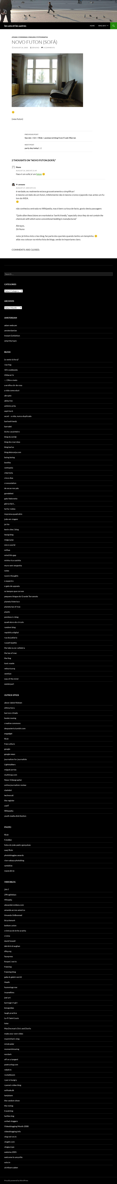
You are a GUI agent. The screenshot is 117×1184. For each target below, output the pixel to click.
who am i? (102, 26)
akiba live (8, 400)
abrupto (7, 395)
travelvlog (8, 1111)
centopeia (8, 467)
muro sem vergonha (13, 565)
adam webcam (10, 325)
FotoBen (8, 840)
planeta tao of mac (12, 606)
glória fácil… (9, 503)
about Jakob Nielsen (13, 702)
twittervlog (9, 1116)
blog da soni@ (10, 437)
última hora (9, 708)
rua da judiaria (10, 637)
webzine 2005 (10, 1152)
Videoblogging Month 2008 (16, 1126)
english (32, 37)
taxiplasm (8, 1095)
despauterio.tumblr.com (15, 728)
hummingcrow (10, 987)
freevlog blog (10, 972)
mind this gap (10, 555)
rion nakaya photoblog (14, 860)
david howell (10, 941)
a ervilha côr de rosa (13, 385)
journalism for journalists (15, 759)
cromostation (10, 483)
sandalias (8, 865)
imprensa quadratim (13, 514)
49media (8, 900)
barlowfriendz (10, 421)
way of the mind (11, 679)
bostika (7, 462)
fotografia (42, 37)
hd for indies (9, 509)
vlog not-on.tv (10, 1136)
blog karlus (9, 447)
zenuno (35, 47)
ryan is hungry (10, 1080)
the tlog (7, 658)
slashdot (8, 790)
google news (9, 754)
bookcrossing (10, 718)
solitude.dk (9, 1090)
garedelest (8, 493)
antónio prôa (10, 406)
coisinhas (23, 37)
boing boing (9, 457)
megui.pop (9, 540)
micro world (9, 545)
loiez (6, 1023)
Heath (7, 982)
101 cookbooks (11, 370)
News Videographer (13, 780)
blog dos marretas (12, 442)
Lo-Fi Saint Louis (11, 1018)
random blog (10, 627)
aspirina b (8, 411)
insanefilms (9, 992)
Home (92, 26)
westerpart (9, 684)
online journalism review (15, 785)
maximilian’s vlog (11, 1039)
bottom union (10, 925)
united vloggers (11, 1121)
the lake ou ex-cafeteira (14, 648)
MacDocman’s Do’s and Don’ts (17, 1028)
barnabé (8, 426)
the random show (12, 1100)
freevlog (8, 966)
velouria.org (9, 668)
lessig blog (8, 534)
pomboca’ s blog (11, 617)
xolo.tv (7, 1162)
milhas (7, 550)
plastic (7, 612)
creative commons (12, 723)
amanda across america (14, 910)
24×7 (6, 889)
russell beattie (10, 642)
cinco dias (8, 478)
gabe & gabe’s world (13, 977)
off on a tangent (11, 1059)
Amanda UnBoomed (13, 915)
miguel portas (10, 769)
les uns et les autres (15, 25)
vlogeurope (9, 1147)
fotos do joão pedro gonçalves (17, 845)
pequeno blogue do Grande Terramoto (21, 596)
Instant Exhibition (12, 335)
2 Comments (49, 47)
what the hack (10, 341)
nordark (7, 1054)
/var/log (7, 364)
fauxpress (8, 956)
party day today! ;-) (33, 146)
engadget (8, 733)
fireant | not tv (10, 961)
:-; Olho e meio (10, 380)
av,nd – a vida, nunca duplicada (17, 416)
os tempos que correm (14, 591)
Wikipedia (8, 811)
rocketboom (9, 1075)
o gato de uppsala (12, 586)
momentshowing (11, 1049)
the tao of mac (10, 653)
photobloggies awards (14, 855)
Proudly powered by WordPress (16, 1180)
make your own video (13, 1033)
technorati (9, 795)
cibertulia (8, 473)
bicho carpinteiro (12, 431)
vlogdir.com (9, 1142)
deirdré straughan (12, 946)
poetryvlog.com (11, 1064)
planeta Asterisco (12, 601)
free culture (9, 744)
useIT (6, 805)
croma (7, 936)
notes (6, 570)
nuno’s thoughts (11, 576)
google (7, 749)
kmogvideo (9, 1008)
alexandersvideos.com (14, 905)
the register (9, 800)
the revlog (8, 1105)
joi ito (6, 524)
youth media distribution (15, 816)
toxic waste (9, 663)
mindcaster (9, 1044)
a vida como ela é (11, 390)
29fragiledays (10, 894)
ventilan (7, 673)
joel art (7, 997)
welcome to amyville (13, 1157)
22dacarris (9, 375)
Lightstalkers (10, 764)
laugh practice (10, 1013)
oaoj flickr (8, 850)
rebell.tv (8, 1069)
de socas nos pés (11, 488)
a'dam (14, 37)
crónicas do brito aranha (15, 930)
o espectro (9, 581)
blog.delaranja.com (12, 452)
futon (39, 174)
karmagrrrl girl (10, 1002)
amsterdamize (10, 330)
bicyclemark (9, 920)
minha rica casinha (12, 560)
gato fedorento (10, 498)
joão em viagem (11, 519)
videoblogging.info (12, 1131)
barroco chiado (11, 713)
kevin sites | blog (11, 529)
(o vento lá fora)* (11, 359)
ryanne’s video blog (12, 1085)
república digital (11, 632)
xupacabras (9, 870)
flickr (6, 738)
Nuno (18, 167)
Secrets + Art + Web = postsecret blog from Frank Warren (50, 136)
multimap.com (10, 775)
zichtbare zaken (11, 1167)
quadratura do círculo (14, 622)
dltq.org (7, 951)
